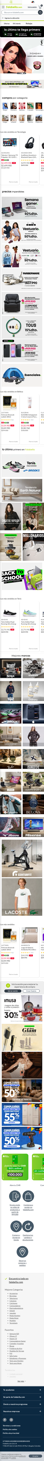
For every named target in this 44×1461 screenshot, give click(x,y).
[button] (22, 13)
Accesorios (14, 1293)
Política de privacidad (11, 1433)
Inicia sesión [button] (32, 7)
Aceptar (35, 1456)
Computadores (15, 1306)
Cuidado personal (16, 1374)
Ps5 (11, 1353)
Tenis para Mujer (16, 1363)
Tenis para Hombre (16, 1361)
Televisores (14, 1298)
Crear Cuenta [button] (31, 991)
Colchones (13, 1303)
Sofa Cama (13, 1356)
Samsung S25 (14, 1334)
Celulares (13, 1301)
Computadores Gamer (18, 1341)
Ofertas (7, 24)
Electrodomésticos (16, 1308)
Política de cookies (10, 1429)
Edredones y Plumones (18, 1358)
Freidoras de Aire (16, 1348)
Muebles (13, 1321)
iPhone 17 (13, 1336)
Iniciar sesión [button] (13, 991)
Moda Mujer (14, 1318)
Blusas (12, 1346)
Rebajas (29, 23)
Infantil (12, 1311)
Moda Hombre (15, 1316)
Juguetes (13, 1313)
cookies (13, 1458)
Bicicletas (13, 1296)
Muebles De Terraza (17, 1351)
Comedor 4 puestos (17, 1344)
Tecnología (13, 1323)
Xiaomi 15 (13, 1339)
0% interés (17, 24)
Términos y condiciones (11, 1426)
